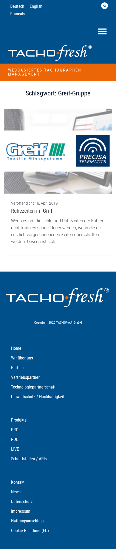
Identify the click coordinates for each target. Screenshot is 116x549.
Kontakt (18, 482)
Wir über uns (22, 358)
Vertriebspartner (25, 377)
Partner (17, 367)
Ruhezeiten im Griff (31, 211)
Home (16, 348)
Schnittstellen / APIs (29, 458)
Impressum (20, 511)
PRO (15, 429)
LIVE (15, 449)
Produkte (19, 420)
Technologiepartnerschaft (33, 387)
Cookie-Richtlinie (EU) (30, 530)
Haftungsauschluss (27, 520)
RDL (14, 439)
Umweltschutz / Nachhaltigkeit (37, 396)
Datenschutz (22, 501)
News (16, 491)
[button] (104, 5)
